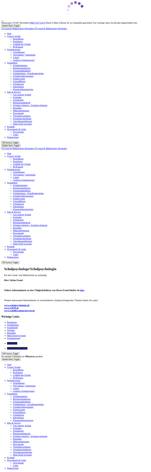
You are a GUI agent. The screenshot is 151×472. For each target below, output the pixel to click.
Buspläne (11, 333)
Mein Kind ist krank (16, 335)
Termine (11, 330)
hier (82, 290)
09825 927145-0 (37, 23)
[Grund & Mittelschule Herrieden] (34, 28)
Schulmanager (13, 338)
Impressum (12, 343)
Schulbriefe (12, 327)
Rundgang (12, 322)
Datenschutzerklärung (17, 348)
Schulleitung (13, 325)
